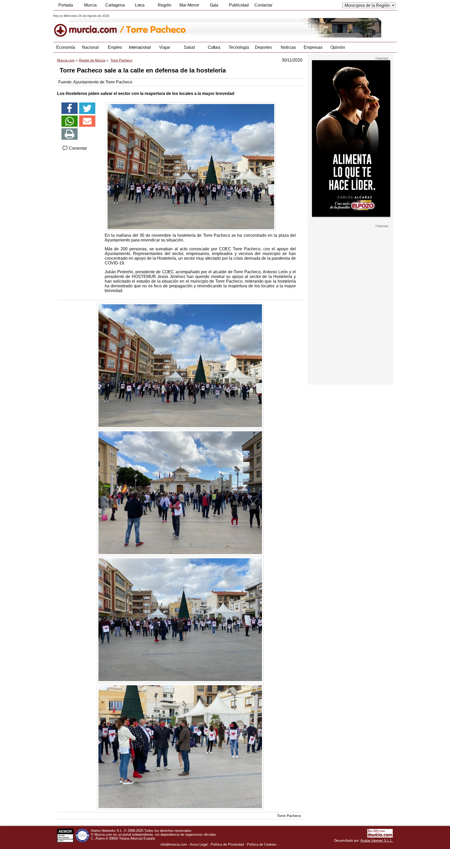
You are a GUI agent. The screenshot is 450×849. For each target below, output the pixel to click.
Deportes (263, 47)
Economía (65, 47)
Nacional (90, 47)
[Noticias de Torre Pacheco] (180, 26)
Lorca (140, 5)
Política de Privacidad (227, 844)
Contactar (263, 5)
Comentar (77, 148)
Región (164, 5)
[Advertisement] (350, 306)
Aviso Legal (199, 844)
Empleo (115, 47)
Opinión (337, 47)
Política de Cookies (261, 844)
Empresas (313, 47)
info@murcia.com (173, 844)
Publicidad (239, 5)
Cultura (214, 47)
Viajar (164, 47)
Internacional (140, 47)
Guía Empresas (213, 6)
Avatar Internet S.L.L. (376, 840)
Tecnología (239, 47)
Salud (189, 47)
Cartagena (115, 5)
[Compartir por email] (87, 121)
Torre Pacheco (289, 816)
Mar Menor (189, 5)
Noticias (288, 47)
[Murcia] (89, 26)
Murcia (90, 5)
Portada (65, 5)
